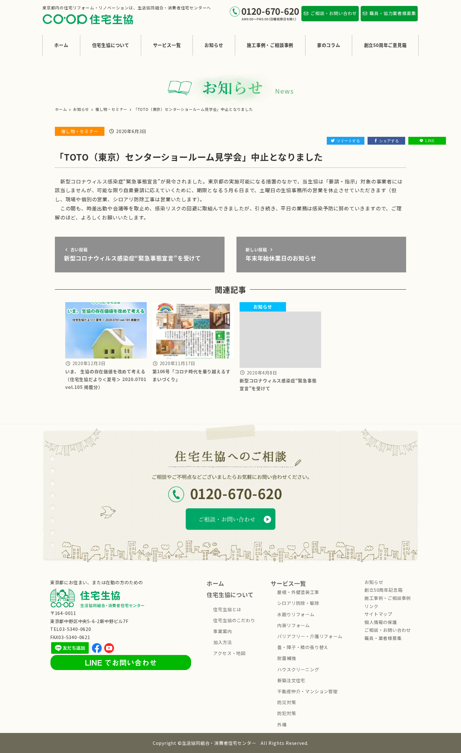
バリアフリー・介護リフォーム (309, 636)
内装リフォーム (293, 625)
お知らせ (373, 582)
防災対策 (286, 702)
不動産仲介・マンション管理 (307, 691)
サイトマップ (378, 614)
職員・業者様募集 (382, 638)
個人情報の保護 (380, 622)
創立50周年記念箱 (383, 590)
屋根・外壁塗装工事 (298, 592)
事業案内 (222, 631)
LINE (429, 140)
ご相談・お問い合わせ (333, 13)
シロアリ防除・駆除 (298, 603)
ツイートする (348, 140)
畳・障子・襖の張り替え (302, 647)
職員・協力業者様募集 (392, 13)
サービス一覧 (288, 583)
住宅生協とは (227, 609)
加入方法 (222, 642)
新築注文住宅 (291, 680)
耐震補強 (286, 658)
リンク (371, 606)
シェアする (389, 140)
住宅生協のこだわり (234, 620)
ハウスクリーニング (298, 669)
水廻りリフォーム (295, 614)
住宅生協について (230, 595)
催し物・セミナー (79, 131)
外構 (282, 724)
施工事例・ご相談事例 (387, 598)
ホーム (215, 583)
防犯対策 (286, 713)
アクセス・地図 (229, 653)
